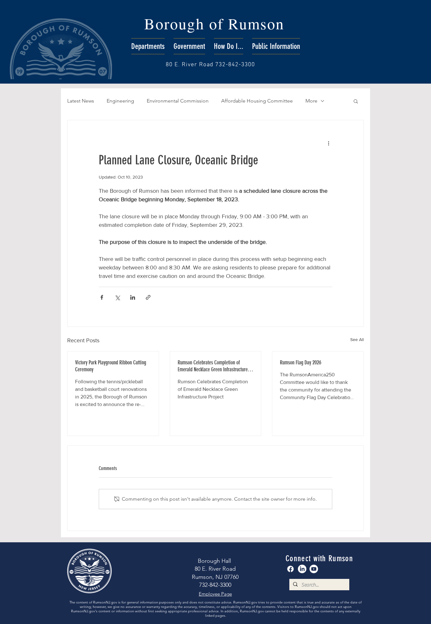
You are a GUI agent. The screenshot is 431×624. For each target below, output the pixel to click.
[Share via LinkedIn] (133, 297)
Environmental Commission (178, 101)
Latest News (80, 101)
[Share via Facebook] (102, 297)
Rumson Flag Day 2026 (300, 362)
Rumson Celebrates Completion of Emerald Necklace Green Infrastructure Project (213, 366)
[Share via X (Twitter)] (117, 297)
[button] (148, 46)
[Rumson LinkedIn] (302, 569)
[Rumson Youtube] (314, 569)
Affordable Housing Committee (257, 101)
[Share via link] (148, 297)
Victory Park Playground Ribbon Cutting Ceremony (110, 366)
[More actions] (328, 143)
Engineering (120, 101)
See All (357, 339)
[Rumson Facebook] (290, 569)
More (311, 101)
